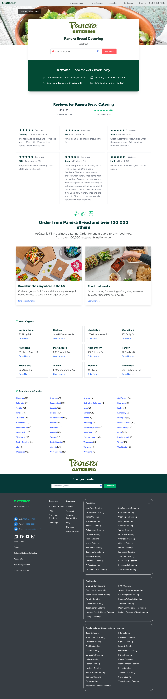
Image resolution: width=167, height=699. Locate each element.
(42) (90, 442)
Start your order (84, 479)
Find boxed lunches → (28, 301)
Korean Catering (125, 659)
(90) (122, 442)
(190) (124, 398)
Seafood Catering (93, 677)
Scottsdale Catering (127, 569)
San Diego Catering (94, 561)
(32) (123, 413)
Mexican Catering (93, 668)
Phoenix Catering (93, 525)
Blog (68, 522)
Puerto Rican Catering (95, 672)
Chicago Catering (126, 512)
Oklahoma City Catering (96, 569)
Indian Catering (125, 655)
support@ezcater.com (32, 529)
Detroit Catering (125, 547)
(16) (22, 437)
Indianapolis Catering (127, 565)
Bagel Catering (92, 633)
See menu (109, 51)
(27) (22, 398)
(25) (89, 413)
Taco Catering (92, 681)
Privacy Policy (19, 541)
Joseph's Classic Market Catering (100, 612)
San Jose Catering (126, 556)
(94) (55, 447)
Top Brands (91, 581)
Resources (53, 501)
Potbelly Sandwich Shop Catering (133, 612)
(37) (22, 403)
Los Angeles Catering (95, 512)
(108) (92, 437)
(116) (90, 432)
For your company (76, 3)
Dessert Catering (125, 646)
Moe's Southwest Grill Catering (132, 608)
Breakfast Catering (126, 637)
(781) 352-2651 (29, 524)
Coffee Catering (125, 642)
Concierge (53, 522)
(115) (21, 413)
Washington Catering (127, 517)
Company (70, 501)
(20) (88, 408)
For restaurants (96, 3)
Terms (16, 547)
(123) (122, 432)
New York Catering (94, 508)
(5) (88, 418)
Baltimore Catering (94, 547)
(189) (21, 408)
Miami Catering (92, 539)
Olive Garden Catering (95, 586)
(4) (90, 422)
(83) (123, 418)
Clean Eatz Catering (94, 603)
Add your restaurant (57, 506)
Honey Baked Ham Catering (98, 594)
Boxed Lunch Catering (95, 637)
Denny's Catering (93, 616)
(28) (57, 403)
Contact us (128, 3)
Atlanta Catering (125, 521)
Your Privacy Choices (22, 565)
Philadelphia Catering (95, 530)
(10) (122, 408)
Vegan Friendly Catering (128, 681)
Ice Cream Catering (94, 655)
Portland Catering (93, 556)
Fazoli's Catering (93, 599)
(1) (89, 452)
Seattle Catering (125, 525)
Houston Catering (126, 534)
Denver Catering (93, 534)
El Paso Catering (93, 565)
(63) (58, 418)
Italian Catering (92, 659)
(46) (55, 413)
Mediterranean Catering (128, 664)
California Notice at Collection (25, 553)
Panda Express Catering (128, 594)
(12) (56, 427)
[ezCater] (9, 3)
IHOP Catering (124, 586)
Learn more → (94, 301)
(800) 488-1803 (28, 519)
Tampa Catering (125, 530)
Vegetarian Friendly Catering (98, 685)
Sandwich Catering (126, 672)
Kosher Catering (93, 664)
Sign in (142, 3)
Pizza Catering (124, 668)
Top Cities (90, 503)
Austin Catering (92, 543)
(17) (55, 432)
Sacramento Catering (95, 552)
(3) (123, 403)
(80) (126, 422)
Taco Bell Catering (126, 603)
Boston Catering (93, 521)
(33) (124, 447)
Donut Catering (92, 650)
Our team (70, 527)
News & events (72, 531)
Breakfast (23, 11)
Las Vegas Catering (126, 552)
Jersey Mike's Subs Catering (130, 590)
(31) (89, 398)
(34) (24, 442)
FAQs (51, 511)
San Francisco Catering (128, 508)
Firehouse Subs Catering (96, 590)
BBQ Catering (124, 633)
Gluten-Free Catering (127, 650)
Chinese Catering (93, 642)
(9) (55, 398)
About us (113, 3)
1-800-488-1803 (157, 3)
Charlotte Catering (126, 539)
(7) (23, 432)
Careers (69, 506)
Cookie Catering (93, 646)
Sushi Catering (124, 677)
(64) (55, 422)
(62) (55, 408)
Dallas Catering (92, 517)
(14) (93, 427)
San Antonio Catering (127, 561)
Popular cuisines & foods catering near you (105, 628)
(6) (124, 437)
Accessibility (18, 559)
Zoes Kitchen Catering (95, 608)
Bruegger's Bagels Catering (130, 599)
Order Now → (25, 338)
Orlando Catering (125, 543)
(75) (124, 427)
